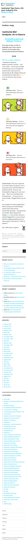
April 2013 (7, 385)
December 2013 (8, 368)
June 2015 (6, 347)
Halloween (7, 432)
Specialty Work (8, 495)
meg (5, 233)
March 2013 (7, 387)
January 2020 (8, 330)
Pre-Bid (6, 489)
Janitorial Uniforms (10, 487)
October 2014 (7, 355)
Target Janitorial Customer (12, 497)
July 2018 (6, 341)
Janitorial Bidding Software (13, 237)
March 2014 (7, 366)
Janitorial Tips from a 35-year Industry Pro (12, 9)
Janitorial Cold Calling (10, 445)
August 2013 (7, 376)
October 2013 (7, 372)
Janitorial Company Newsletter (13, 447)
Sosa (5, 305)
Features (5, 514)
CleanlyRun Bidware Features (12, 407)
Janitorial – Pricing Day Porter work (15, 276)
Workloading (8, 504)
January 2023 (7, 324)
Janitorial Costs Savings (11, 451)
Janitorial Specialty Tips (11, 478)
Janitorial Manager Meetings (12, 466)
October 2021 (7, 326)
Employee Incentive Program (12, 416)
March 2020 (7, 328)
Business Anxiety (9, 405)
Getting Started (8, 430)
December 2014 (8, 353)
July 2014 (6, 362)
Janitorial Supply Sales (10, 481)
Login (3, 532)
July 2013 (6, 378)
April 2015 (7, 349)
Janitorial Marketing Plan (11, 468)
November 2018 (8, 339)
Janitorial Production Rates (12, 470)
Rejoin (4, 529)
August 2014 (7, 359)
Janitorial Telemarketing (11, 485)
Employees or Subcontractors (12, 424)
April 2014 (7, 364)
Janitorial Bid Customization (12, 434)
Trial (3, 525)
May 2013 (6, 382)
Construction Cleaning (10, 409)
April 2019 (7, 332)
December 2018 (8, 336)
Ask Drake (7, 399)
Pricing (6, 491)
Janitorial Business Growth (12, 441)
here (8, 215)
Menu (3, 16)
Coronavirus (7, 414)
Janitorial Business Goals (11, 439)
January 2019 (7, 334)
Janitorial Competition (10, 449)
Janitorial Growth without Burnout (14, 462)
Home (4, 511)
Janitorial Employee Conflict (12, 455)
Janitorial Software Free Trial (12, 476)
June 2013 (6, 380)
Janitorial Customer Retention (13, 453)
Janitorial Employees (10, 458)
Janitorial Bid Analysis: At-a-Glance (13, 33)
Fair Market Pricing (10, 426)
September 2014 (8, 357)
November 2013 (8, 370)
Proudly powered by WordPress (10, 539)
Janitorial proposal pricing (12, 474)
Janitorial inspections (10, 464)
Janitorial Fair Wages (10, 460)
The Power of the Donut (11, 499)
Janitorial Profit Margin (11, 472)
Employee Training (9, 420)
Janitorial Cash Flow (10, 443)
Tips (12, 235)
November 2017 (8, 345)
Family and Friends (9, 428)
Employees (7, 422)
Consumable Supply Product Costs (14, 411)
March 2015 (7, 351)
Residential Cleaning (10, 493)
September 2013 (8, 374)
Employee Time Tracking (11, 418)
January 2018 (7, 343)
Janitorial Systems (9, 483)
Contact (4, 522)
